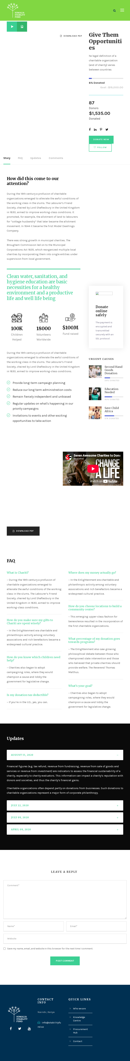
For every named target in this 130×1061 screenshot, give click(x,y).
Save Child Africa (112, 409)
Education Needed (111, 390)
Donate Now (101, 139)
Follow (102, 147)
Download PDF (73, 36)
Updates (35, 158)
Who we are (79, 1008)
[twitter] (19, 1029)
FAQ (20, 158)
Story (6, 158)
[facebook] (11, 1029)
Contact (77, 1041)
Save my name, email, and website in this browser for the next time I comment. (50, 948)
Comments (56, 158)
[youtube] (29, 1029)
